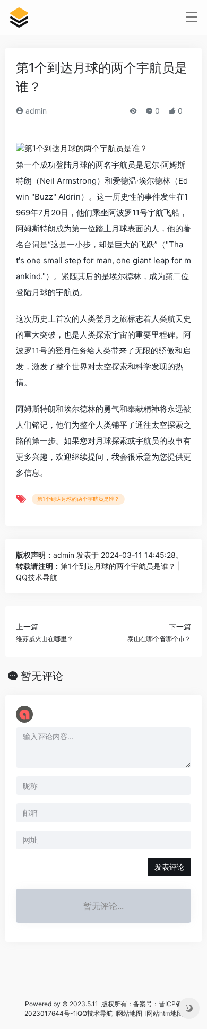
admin (35, 110)
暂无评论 (42, 676)
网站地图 (130, 1013)
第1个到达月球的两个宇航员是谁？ (78, 499)
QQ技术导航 (95, 1013)
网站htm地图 (164, 1013)
